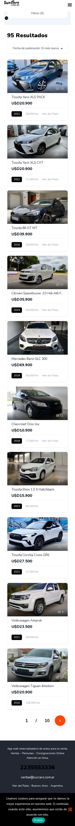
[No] (70, 809)
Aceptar (38, 820)
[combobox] (37, 48)
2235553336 (37, 767)
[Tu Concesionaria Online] (6, 18)
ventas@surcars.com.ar (37, 777)
